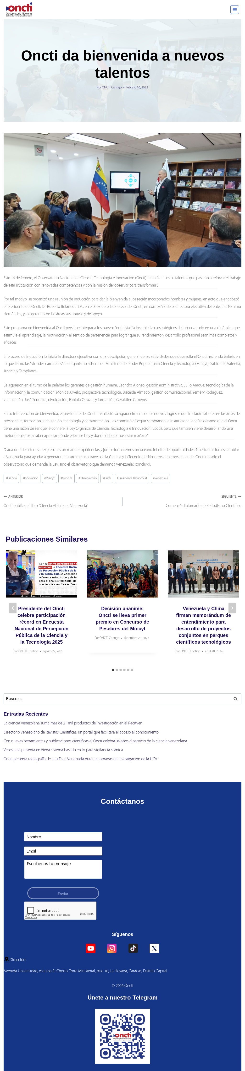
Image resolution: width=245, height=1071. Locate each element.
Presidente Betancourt (132, 478)
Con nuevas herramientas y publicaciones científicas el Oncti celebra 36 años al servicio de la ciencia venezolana (95, 741)
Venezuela (160, 478)
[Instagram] (112, 948)
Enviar (63, 894)
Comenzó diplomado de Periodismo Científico (203, 501)
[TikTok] (133, 948)
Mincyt (49, 478)
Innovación (30, 478)
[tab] (113, 670)
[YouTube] (91, 948)
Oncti (107, 478)
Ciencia (11, 478)
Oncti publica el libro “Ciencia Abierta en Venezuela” (46, 501)
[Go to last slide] (13, 608)
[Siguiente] (232, 608)
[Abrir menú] (234, 9)
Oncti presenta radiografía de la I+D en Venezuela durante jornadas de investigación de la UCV (80, 759)
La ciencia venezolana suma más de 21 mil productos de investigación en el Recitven (73, 723)
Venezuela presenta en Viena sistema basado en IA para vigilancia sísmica (63, 750)
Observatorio (87, 478)
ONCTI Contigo (112, 87)
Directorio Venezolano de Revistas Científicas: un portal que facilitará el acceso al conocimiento (81, 732)
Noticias (66, 478)
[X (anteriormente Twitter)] (154, 948)
